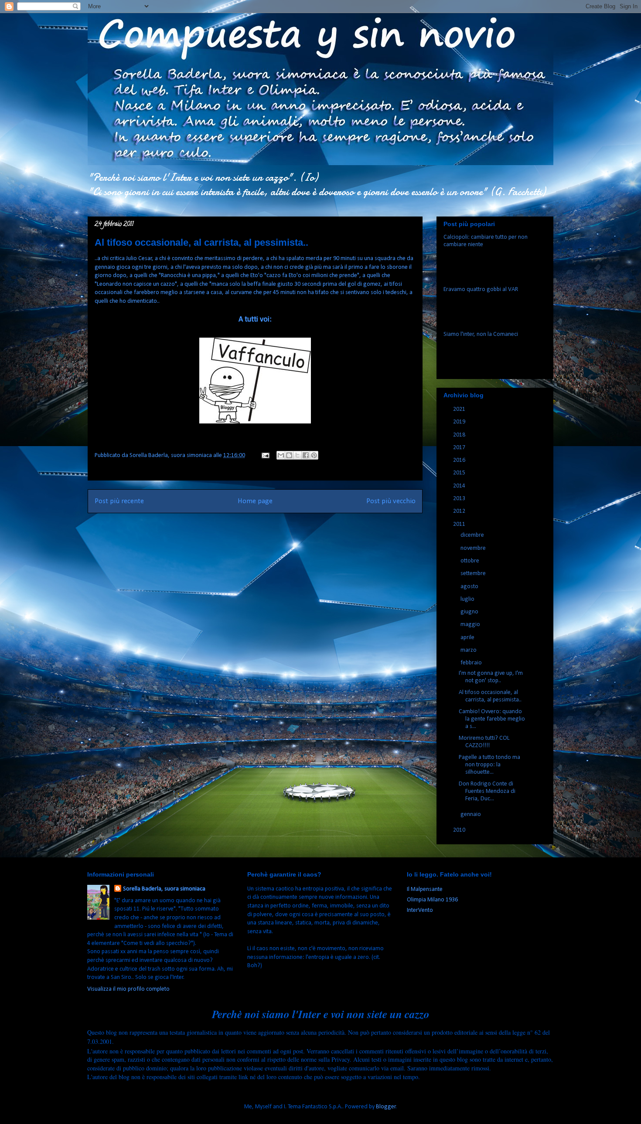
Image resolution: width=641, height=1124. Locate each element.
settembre (473, 573)
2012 (460, 511)
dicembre (472, 535)
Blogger (386, 1107)
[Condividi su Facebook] (305, 455)
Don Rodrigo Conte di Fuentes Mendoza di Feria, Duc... (487, 791)
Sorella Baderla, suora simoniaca (164, 889)
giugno (470, 612)
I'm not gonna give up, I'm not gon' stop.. (491, 677)
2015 (460, 473)
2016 (460, 460)
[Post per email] (265, 455)
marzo (469, 650)
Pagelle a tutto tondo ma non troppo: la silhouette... (489, 764)
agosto (470, 586)
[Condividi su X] (297, 455)
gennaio (471, 814)
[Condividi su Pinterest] (314, 455)
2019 (460, 422)
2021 (460, 409)
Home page (255, 501)
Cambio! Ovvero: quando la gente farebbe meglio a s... (492, 719)
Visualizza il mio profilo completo (128, 989)
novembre (473, 548)
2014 (460, 486)
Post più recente (119, 501)
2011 (460, 524)
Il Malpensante (425, 889)
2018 (460, 435)
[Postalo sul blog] (289, 455)
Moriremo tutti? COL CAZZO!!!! (484, 742)
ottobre (470, 561)
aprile (468, 637)
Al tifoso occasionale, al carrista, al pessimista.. (490, 696)
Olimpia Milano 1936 (432, 900)
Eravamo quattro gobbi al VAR (480, 289)
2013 (460, 498)
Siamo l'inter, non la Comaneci (480, 334)
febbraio (471, 663)
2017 (460, 447)
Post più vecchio (391, 501)
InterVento (420, 910)
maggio (470, 624)
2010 (460, 830)
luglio (468, 599)
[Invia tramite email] (280, 455)
